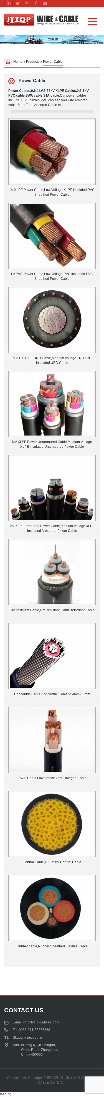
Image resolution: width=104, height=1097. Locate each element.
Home (17, 62)
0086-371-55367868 (34, 1030)
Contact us (24, 1010)
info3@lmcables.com (41, 1022)
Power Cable (31, 80)
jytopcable (33, 1038)
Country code (17, 1078)
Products (32, 62)
